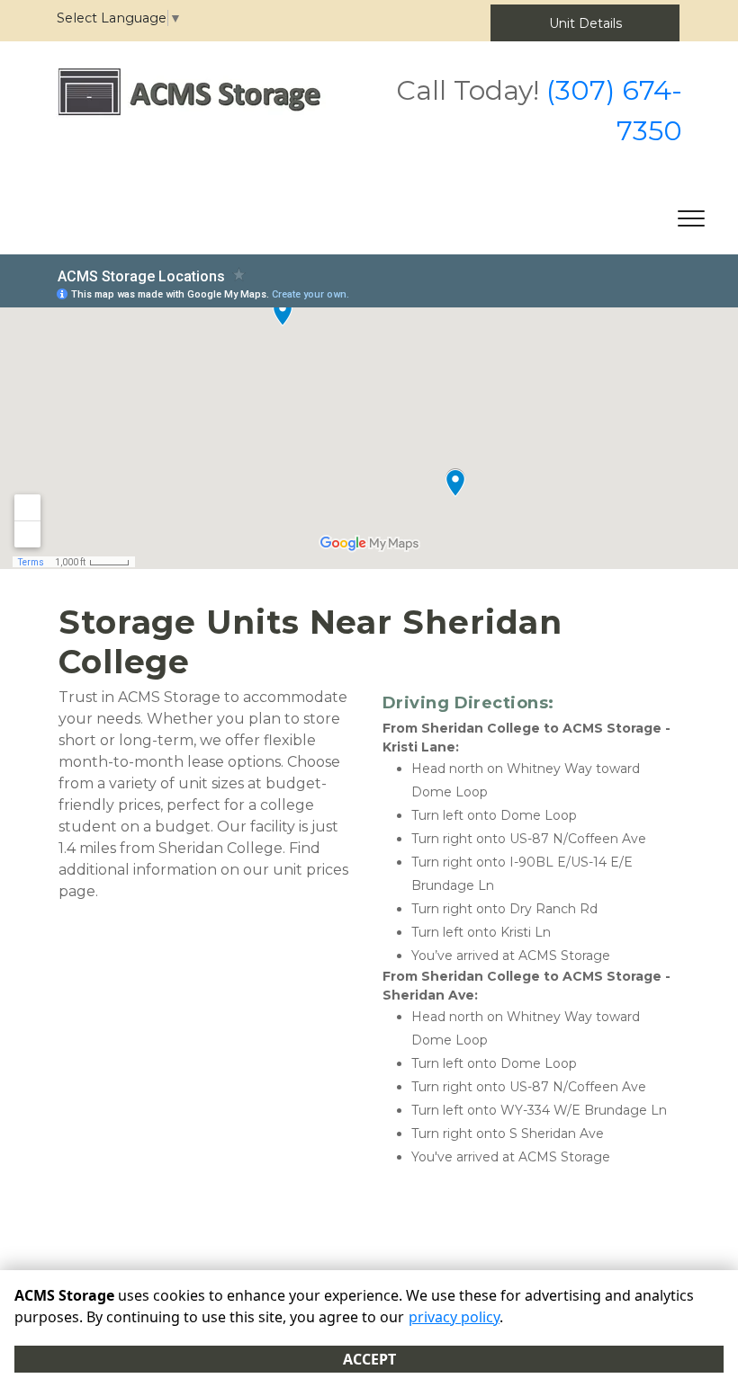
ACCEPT (369, 1359)
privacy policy (454, 1317)
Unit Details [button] (585, 23)
